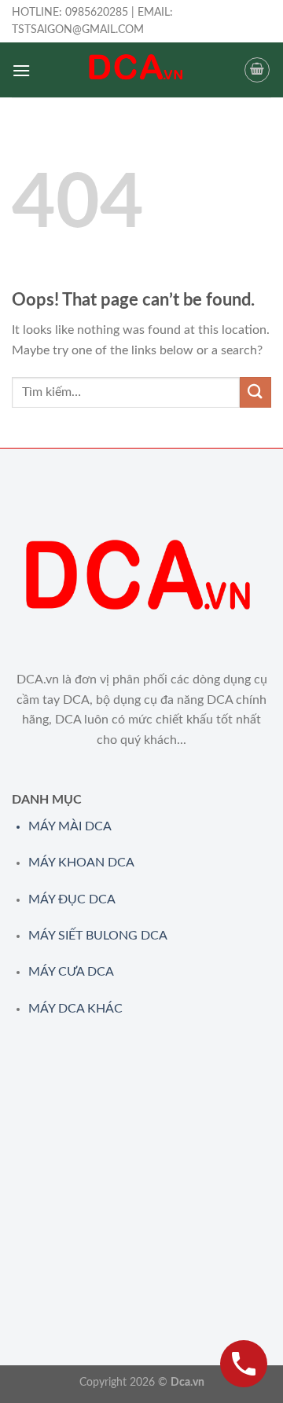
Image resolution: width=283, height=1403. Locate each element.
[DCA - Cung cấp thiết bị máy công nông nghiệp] (137, 69)
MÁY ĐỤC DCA (72, 899)
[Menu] (21, 70)
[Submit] (255, 392)
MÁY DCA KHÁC (75, 1008)
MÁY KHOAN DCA (81, 862)
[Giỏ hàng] (257, 69)
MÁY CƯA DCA (71, 971)
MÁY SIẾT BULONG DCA (97, 935)
